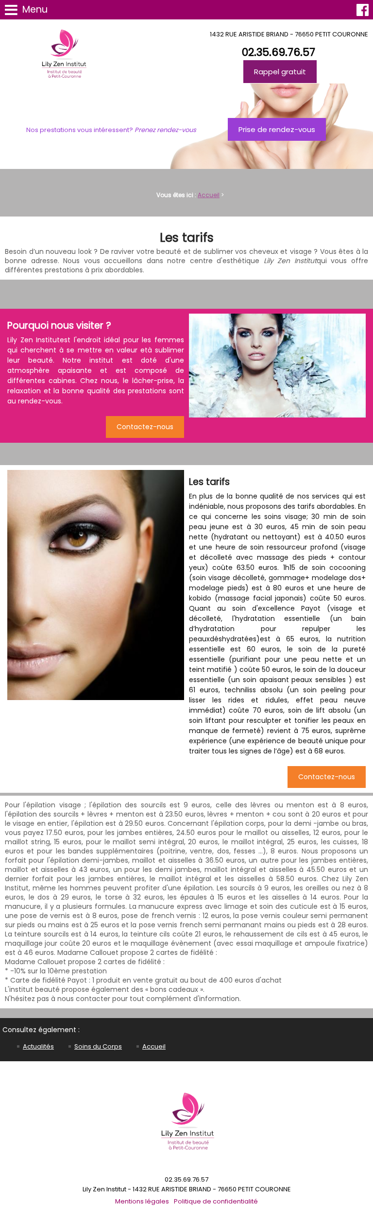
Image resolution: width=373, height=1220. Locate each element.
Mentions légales (142, 1201)
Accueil (209, 195)
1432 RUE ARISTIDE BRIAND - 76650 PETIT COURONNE (289, 34)
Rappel (280, 72)
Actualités (38, 1046)
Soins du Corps (98, 1046)
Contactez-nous (145, 427)
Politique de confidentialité (216, 1201)
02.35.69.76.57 (278, 52)
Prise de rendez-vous (276, 129)
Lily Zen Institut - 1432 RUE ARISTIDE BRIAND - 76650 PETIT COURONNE (187, 1189)
